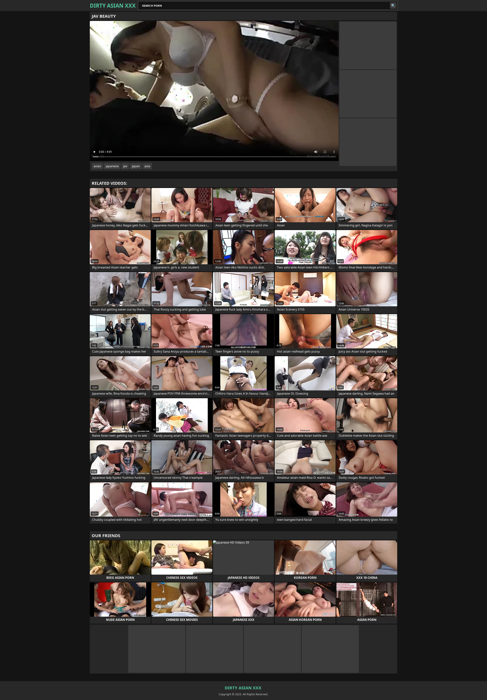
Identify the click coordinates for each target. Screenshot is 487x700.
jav (125, 166)
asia (147, 166)
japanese (112, 166)
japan (136, 166)
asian (97, 166)
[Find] (393, 5)
